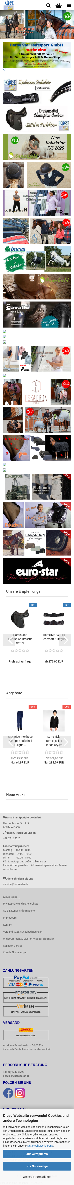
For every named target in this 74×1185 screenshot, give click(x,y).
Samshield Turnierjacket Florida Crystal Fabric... (54, 741)
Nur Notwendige (37, 1166)
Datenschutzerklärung (40, 1145)
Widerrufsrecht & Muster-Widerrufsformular (28, 938)
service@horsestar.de (16, 1075)
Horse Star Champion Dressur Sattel (20, 639)
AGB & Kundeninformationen (19, 910)
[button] (9, 640)
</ (4, 69)
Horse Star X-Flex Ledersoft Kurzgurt (54, 637)
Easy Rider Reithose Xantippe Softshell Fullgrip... (19, 741)
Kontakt (7, 924)
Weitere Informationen (37, 1176)
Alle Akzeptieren (37, 1154)
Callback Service (12, 945)
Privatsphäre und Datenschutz (20, 903)
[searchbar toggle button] (48, 5)
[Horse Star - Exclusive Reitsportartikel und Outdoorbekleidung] (7, 5)
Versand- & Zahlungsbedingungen (22, 931)
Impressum (9, 917)
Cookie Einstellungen (15, 952)
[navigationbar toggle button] (69, 5)
